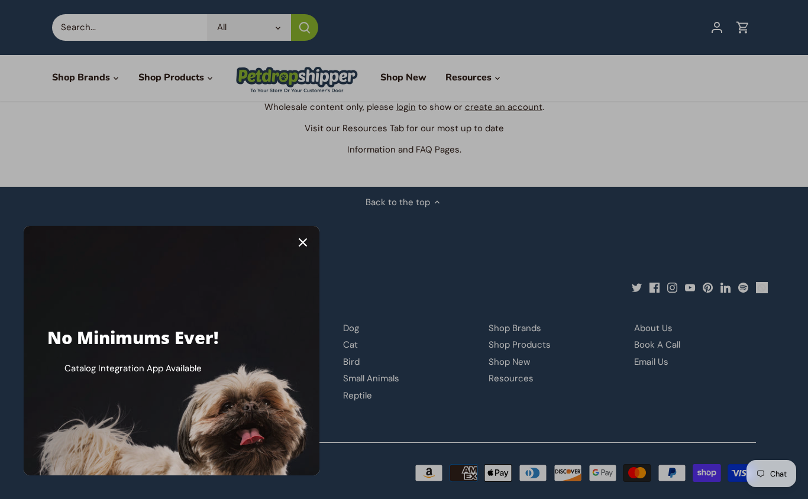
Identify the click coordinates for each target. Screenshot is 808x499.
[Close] (303, 242)
